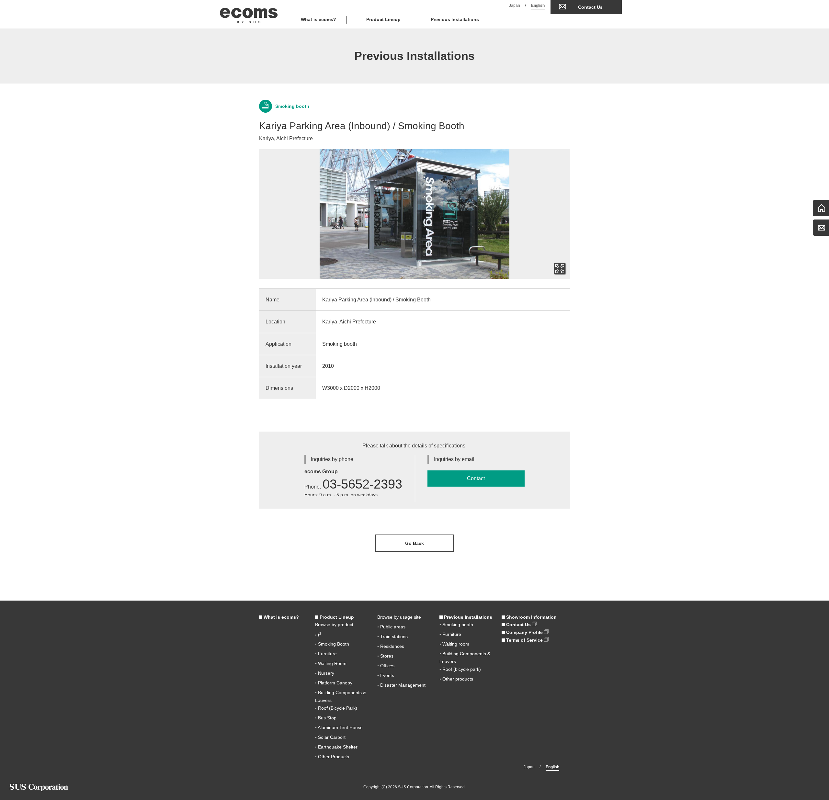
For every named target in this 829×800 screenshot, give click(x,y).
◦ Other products (456, 679)
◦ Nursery (324, 673)
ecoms (249, 14)
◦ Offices (385, 665)
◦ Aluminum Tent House (339, 727)
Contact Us (590, 7)
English (538, 5)
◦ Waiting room (454, 644)
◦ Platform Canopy (333, 682)
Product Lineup (336, 617)
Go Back (414, 543)
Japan (514, 5)
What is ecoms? (318, 19)
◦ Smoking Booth (332, 644)
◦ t (318, 634)
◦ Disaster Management (401, 685)
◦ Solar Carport (330, 737)
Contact (476, 478)
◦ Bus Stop (325, 717)
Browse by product (334, 624)
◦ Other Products (332, 756)
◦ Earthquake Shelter (336, 746)
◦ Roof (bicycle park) (460, 669)
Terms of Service (524, 640)
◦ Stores (385, 656)
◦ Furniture (326, 653)
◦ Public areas (391, 626)
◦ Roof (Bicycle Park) (336, 708)
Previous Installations (455, 19)
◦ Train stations (392, 636)
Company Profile (524, 632)
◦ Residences (390, 646)
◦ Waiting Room (330, 663)
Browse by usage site (399, 617)
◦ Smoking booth (456, 624)
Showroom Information (531, 617)
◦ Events (385, 675)
